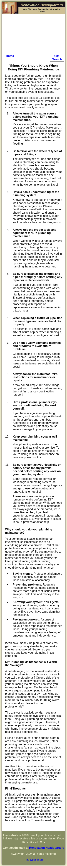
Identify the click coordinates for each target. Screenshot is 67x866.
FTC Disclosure (34, 859)
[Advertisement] (33, 33)
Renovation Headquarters (46, 847)
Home (10, 55)
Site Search (57, 58)
